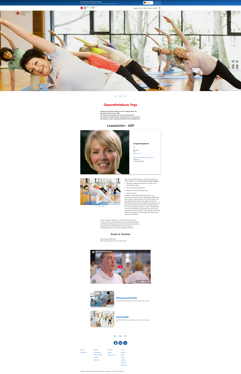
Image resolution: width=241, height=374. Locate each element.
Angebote (135, 8)
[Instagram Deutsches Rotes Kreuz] (120, 343)
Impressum (123, 360)
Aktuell (144, 8)
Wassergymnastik (126, 298)
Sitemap (123, 357)
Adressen (123, 352)
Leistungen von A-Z (111, 355)
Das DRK (155, 8)
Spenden (149, 8)
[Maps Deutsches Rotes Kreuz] (125, 343)
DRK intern (123, 362)
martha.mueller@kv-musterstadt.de (143, 157)
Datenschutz (123, 365)
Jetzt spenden (83, 352)
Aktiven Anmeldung (98, 355)
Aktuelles (109, 352)
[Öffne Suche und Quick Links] (160, 8)
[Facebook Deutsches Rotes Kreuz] (116, 343)
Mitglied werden (97, 352)
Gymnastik (122, 317)
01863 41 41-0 (137, 154)
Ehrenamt (96, 357)
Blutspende (96, 360)
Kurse (140, 8)
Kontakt (122, 355)
